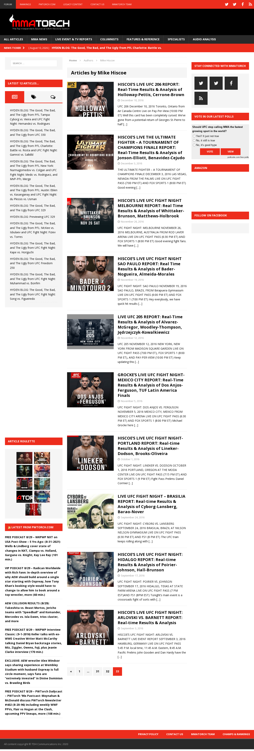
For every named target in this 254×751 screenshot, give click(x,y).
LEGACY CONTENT (73, 4)
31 (97, 671)
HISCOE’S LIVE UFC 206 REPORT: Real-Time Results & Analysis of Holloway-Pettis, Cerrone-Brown (151, 89)
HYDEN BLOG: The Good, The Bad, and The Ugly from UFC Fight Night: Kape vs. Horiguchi (33, 247)
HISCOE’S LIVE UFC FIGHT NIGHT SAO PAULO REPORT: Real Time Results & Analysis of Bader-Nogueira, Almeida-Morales (150, 266)
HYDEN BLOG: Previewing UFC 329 (32, 217)
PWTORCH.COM (47, 4)
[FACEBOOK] (242, 4)
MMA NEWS (39, 39)
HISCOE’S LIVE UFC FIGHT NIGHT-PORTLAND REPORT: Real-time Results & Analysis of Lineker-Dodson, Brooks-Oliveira (150, 445)
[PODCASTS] (250, 4)
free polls (244, 157)
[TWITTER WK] (234, 4)
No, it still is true (205, 140)
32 (107, 671)
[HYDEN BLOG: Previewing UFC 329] (24, 497)
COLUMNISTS (109, 39)
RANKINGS (25, 4)
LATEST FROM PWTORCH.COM (32, 527)
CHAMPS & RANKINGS (236, 734)
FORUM (8, 4)
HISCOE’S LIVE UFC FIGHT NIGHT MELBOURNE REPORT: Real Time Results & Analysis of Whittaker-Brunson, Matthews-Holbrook (151, 208)
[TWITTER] (226, 4)
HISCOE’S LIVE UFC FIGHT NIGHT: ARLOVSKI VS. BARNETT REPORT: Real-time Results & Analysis (150, 617)
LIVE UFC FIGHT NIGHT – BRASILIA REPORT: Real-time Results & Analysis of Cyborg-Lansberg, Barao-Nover (151, 504)
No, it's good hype (206, 145)
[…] (125, 124)
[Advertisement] (34, 371)
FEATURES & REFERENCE (143, 39)
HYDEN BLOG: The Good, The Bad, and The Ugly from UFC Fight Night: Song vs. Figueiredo (33, 294)
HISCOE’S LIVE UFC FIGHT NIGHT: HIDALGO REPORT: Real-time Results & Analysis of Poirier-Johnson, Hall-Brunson (150, 562)
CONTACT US (97, 4)
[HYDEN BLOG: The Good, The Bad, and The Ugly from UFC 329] (42, 484)
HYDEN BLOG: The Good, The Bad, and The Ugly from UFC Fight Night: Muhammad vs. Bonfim (33, 278)
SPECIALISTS (176, 39)
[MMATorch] (40, 22)
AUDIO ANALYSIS (204, 39)
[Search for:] (34, 63)
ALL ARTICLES (13, 39)
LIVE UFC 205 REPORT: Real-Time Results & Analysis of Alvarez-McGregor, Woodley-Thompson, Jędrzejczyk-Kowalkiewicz (150, 324)
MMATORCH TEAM (122, 4)
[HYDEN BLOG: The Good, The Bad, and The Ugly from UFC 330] (42, 458)
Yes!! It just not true (207, 136)
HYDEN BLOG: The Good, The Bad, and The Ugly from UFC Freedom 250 (33, 263)
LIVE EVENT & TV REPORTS (73, 39)
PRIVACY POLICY (148, 734)
